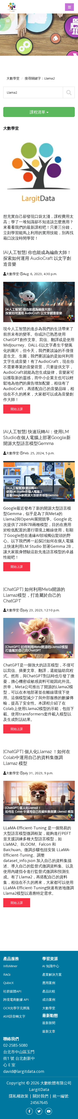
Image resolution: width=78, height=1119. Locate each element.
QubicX (8, 982)
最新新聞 (48, 1023)
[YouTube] (48, 1111)
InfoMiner (10, 966)
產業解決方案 (52, 974)
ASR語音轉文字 (14, 1016)
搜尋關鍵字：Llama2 (40, 78)
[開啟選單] (69, 7)
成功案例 (48, 999)
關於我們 (40, 1096)
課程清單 (38, 112)
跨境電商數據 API (16, 999)
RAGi (6, 974)
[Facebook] (29, 1111)
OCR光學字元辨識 (16, 1008)
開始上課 (17, 409)
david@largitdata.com (23, 1071)
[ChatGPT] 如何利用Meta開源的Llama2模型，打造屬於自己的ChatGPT (34, 595)
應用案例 (48, 982)
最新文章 (48, 1031)
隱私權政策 (18, 1096)
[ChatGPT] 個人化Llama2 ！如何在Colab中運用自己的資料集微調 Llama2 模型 (36, 757)
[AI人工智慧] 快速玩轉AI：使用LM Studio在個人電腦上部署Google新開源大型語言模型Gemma (37, 437)
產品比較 (48, 991)
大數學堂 (13, 78)
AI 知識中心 (50, 966)
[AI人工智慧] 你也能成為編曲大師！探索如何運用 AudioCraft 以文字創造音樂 (37, 258)
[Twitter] (39, 1111)
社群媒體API (12, 991)
